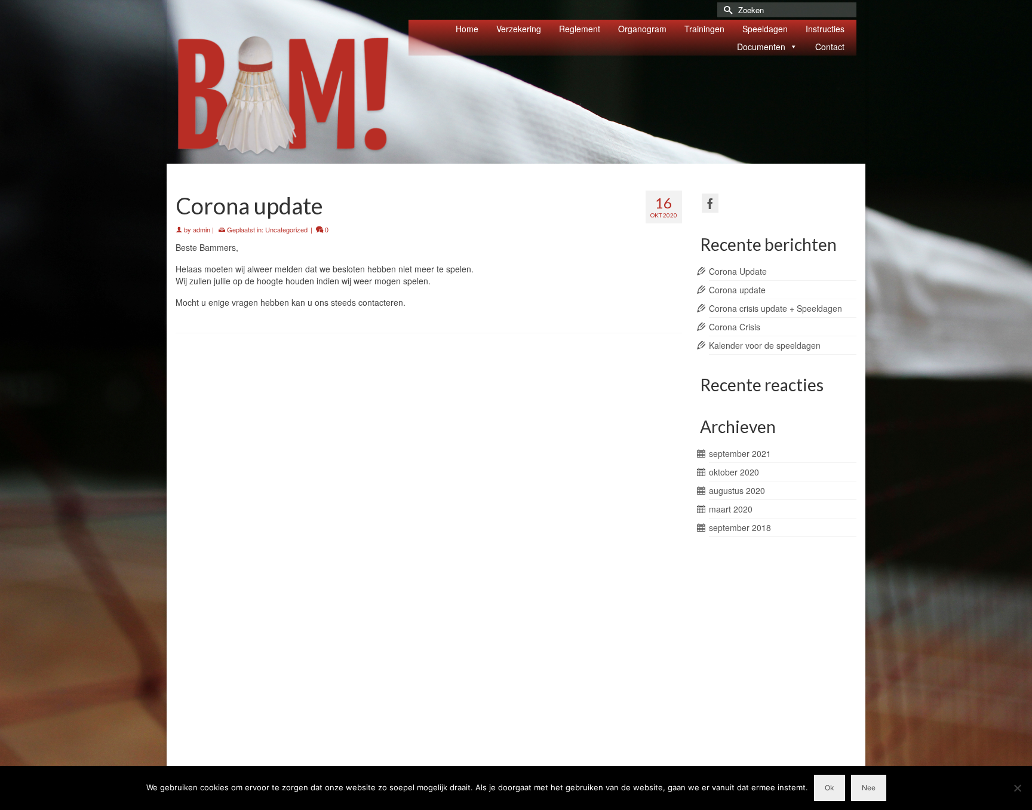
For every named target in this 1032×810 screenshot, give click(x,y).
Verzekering (518, 29)
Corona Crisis (734, 327)
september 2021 (740, 453)
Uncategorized (286, 229)
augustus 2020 (737, 490)
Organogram (642, 29)
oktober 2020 (734, 472)
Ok (829, 787)
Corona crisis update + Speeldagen (775, 308)
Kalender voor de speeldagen (765, 345)
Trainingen (704, 29)
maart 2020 (730, 509)
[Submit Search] (726, 9)
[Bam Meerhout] (283, 96)
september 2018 (740, 527)
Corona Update (738, 271)
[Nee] (1017, 788)
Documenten (761, 47)
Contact (829, 47)
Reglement (579, 29)
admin (201, 229)
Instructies (825, 29)
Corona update (737, 290)
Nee (869, 787)
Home (467, 29)
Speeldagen (765, 29)
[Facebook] (710, 203)
